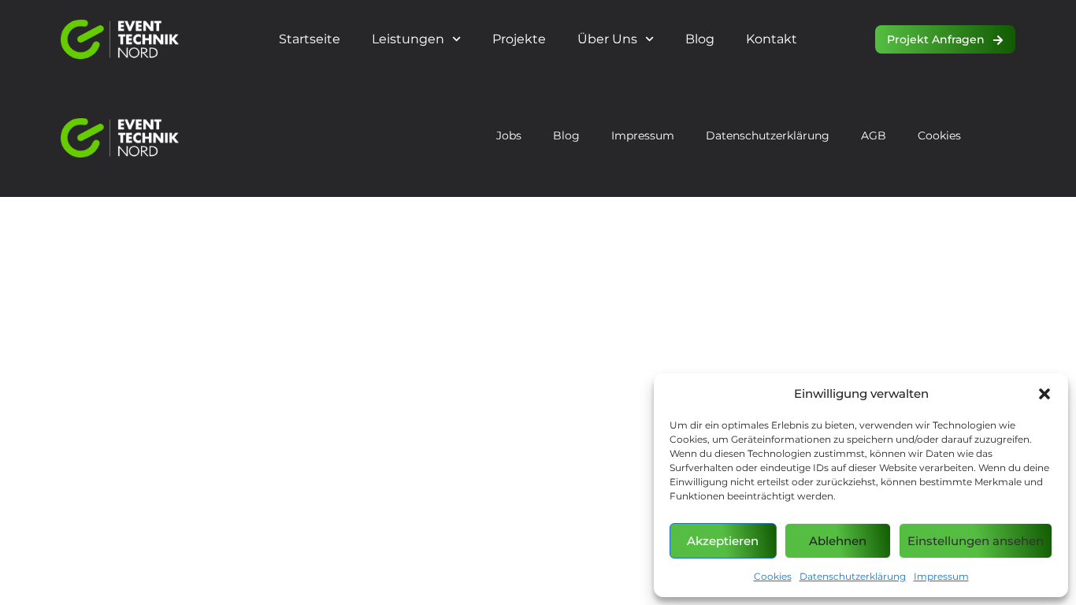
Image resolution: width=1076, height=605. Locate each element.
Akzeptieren (723, 540)
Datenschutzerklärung (853, 576)
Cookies (773, 576)
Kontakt (771, 39)
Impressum (941, 576)
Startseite (309, 39)
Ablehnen (837, 540)
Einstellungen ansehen (975, 540)
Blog (699, 39)
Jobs (508, 135)
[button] (1044, 394)
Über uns (607, 39)
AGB (873, 135)
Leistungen (408, 39)
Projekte (519, 39)
